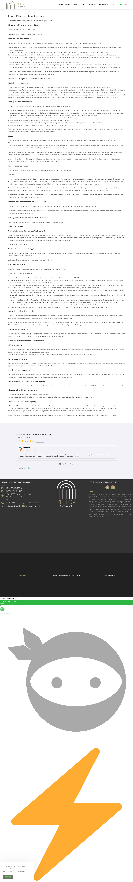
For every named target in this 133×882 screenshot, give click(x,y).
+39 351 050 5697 (32, 503)
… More (76, 457)
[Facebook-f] (107, 487)
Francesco (26, 448)
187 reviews (40, 442)
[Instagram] (113, 487)
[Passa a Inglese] (126, 4)
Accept (8, 877)
